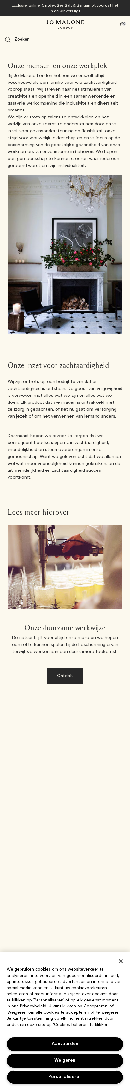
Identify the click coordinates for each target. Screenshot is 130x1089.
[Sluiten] (121, 961)
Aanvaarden (65, 1043)
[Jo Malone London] (65, 24)
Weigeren (64, 1060)
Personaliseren (65, 1077)
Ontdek (65, 676)
